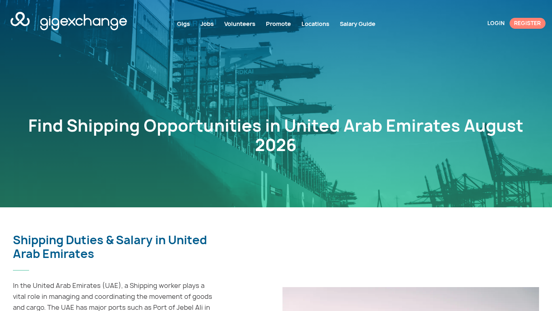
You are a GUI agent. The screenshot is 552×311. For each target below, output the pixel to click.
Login (496, 23)
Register (527, 23)
